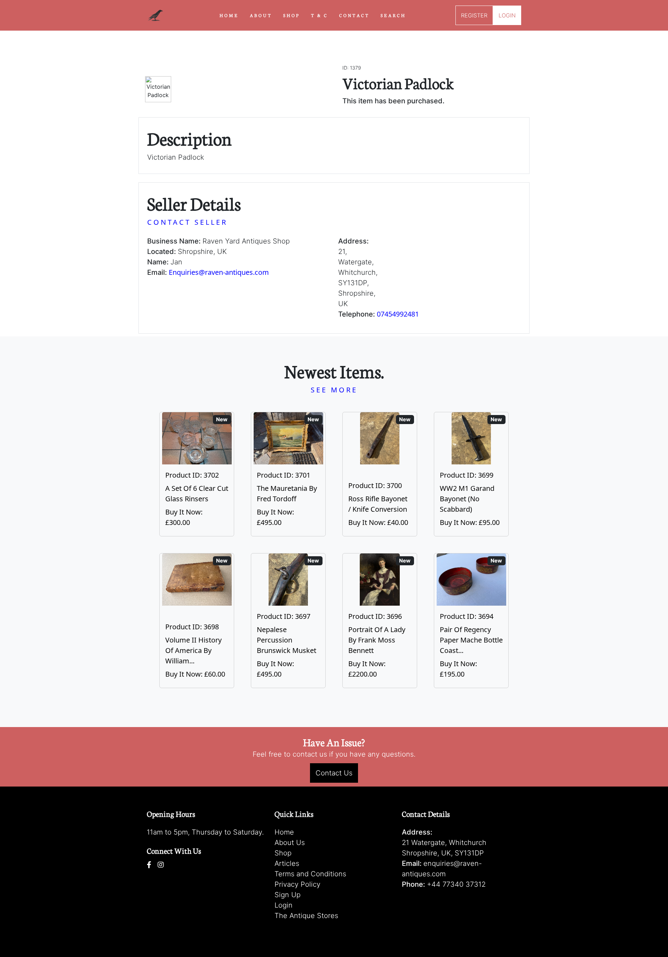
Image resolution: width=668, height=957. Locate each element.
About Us (290, 842)
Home (284, 832)
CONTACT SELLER (187, 222)
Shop (283, 853)
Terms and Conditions (310, 874)
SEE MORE (334, 389)
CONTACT (354, 15)
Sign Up (288, 895)
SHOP (291, 15)
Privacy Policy (297, 884)
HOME (229, 15)
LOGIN (507, 15)
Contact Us (334, 773)
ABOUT (261, 15)
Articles (287, 863)
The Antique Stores (306, 915)
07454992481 (398, 314)
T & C (319, 15)
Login (284, 905)
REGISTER (474, 15)
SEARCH (393, 15)
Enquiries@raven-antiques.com (219, 272)
